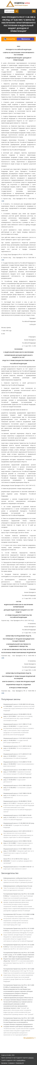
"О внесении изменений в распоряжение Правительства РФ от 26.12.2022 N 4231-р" (18, 947)
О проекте (11, 1063)
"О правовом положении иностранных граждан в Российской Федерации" (17, 772)
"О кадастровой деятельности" (17, 780)
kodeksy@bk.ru (21, 1060)
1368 (2, 201)
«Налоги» (31, 1058)
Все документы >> (30, 1038)
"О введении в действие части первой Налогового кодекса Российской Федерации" (18, 852)
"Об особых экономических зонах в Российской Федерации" (17, 817)
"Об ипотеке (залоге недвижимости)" (17, 795)
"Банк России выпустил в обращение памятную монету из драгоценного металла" (17, 888)
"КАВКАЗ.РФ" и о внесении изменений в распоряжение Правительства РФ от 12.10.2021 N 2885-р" (18, 959)
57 (33, 620)
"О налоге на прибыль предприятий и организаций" (17, 861)
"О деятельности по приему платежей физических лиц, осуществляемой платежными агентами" (17, 717)
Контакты (4, 1063)
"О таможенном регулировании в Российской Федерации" (17, 756)
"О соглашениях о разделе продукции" (17, 787)
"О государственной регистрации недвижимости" (17, 740)
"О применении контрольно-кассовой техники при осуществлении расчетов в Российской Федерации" (18, 707)
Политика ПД (20, 1063)
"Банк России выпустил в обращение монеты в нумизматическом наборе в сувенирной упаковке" (18, 880)
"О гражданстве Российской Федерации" (18, 825)
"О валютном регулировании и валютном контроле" (18, 764)
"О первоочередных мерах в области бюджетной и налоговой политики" (18, 843)
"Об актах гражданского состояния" (17, 748)
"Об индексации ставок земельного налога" (18, 868)
